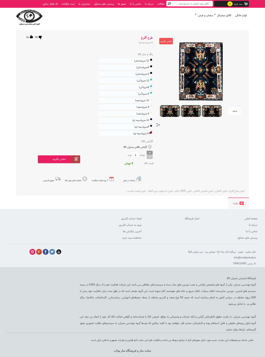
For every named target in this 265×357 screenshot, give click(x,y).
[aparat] (32, 252)
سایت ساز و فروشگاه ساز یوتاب (132, 350)
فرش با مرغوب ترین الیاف (160, 191)
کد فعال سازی (50, 4)
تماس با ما (135, 4)
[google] (39, 252)
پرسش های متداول (104, 4)
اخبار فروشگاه (192, 218)
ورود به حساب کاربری (130, 225)
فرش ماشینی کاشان (203, 191)
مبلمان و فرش (205, 15)
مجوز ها (122, 4)
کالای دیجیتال (224, 15)
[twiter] (52, 252)
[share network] (158, 125)
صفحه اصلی (251, 218)
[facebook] (45, 252)
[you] (59, 252)
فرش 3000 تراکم (183, 191)
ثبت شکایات (67, 4)
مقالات (160, 4)
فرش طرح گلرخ (236, 191)
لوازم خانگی (241, 15)
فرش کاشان (221, 191)
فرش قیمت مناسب (136, 191)
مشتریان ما (84, 4)
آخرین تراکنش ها (132, 231)
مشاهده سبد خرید (131, 238)
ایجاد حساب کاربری (131, 218)
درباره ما (149, 4)
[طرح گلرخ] (29, 16)
